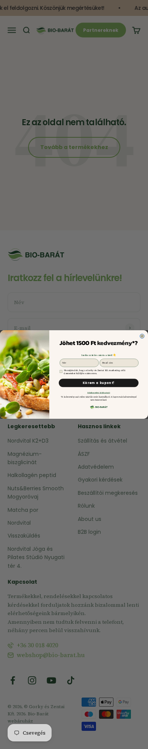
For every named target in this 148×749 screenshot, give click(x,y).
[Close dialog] (142, 336)
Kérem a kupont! (99, 383)
